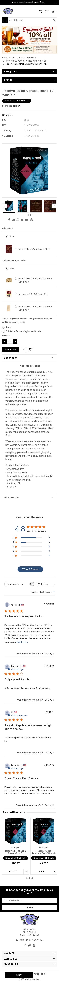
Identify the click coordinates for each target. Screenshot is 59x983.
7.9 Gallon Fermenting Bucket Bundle (23, 331)
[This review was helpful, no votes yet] (46, 699)
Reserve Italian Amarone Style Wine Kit (44, 852)
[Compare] (47, 11)
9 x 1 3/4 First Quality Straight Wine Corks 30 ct (35, 308)
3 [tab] (32, 878)
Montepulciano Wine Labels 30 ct (34, 249)
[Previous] (4, 206)
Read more (22, 641)
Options (13, 872)
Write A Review (30, 569)
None (12, 236)
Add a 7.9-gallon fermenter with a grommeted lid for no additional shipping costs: (27, 320)
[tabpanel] (9, 206)
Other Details (11, 497)
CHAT (19, 975)
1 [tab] (28, 215)
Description (10, 357)
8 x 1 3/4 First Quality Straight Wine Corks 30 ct (35, 280)
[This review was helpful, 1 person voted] (46, 653)
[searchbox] (17, 584)
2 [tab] (31, 215)
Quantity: (6, 336)
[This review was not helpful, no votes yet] (51, 653)
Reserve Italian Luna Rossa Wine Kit (15, 852)
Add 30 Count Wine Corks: (14, 260)
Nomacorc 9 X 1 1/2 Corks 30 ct (33, 294)
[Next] (54, 206)
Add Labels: (7, 228)
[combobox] (43, 592)
